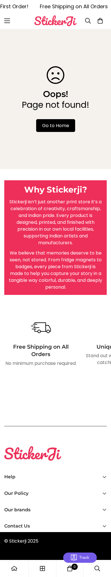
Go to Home (55, 125)
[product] (14, 568)
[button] (100, 20)
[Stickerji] (55, 21)
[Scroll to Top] (100, 547)
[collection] (42, 568)
